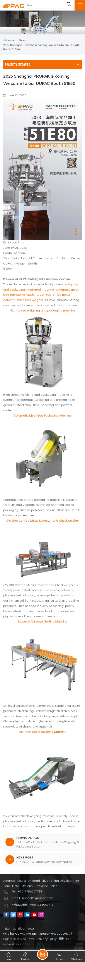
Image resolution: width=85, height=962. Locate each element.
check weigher (33, 299)
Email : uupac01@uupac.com (32, 898)
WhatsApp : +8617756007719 (33, 904)
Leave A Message (42, 954)
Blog (21, 928)
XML (32, 938)
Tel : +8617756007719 (27, 891)
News (22, 40)
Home (10, 40)
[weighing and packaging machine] (42, 352)
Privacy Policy (47, 938)
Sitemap (10, 928)
